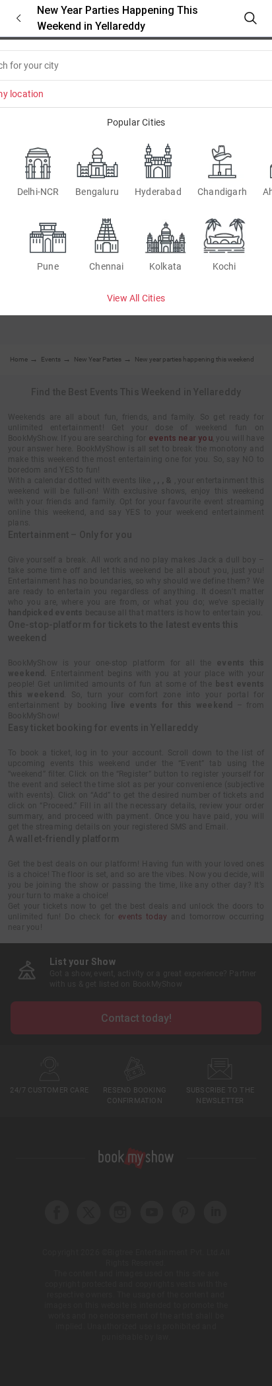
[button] (18, 18)
